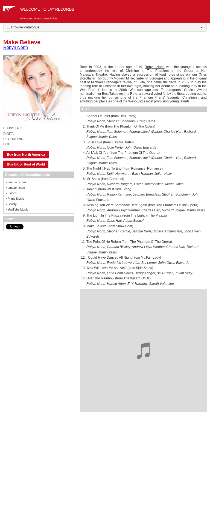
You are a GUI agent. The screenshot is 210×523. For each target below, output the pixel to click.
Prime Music (15, 198)
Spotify (11, 204)
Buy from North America (26, 154)
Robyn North (155, 67)
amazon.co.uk (16, 182)
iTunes (11, 193)
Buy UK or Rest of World (26, 164)
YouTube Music (17, 209)
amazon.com (15, 187)
